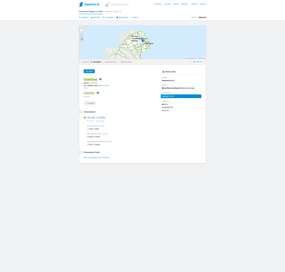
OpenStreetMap (126, 62)
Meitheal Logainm (112, 11)
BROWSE (199, 62)
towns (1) (165, 110)
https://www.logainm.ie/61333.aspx (96, 158)
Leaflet (185, 58)
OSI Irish (86, 62)
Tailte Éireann (201, 58)
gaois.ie (203, 4)
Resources (123, 17)
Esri (196, 58)
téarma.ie (158, 4)
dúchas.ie (184, 4)
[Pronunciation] (100, 79)
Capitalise (91, 103)
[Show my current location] (81, 39)
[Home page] (89, 5)
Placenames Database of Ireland (91, 11)
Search (84, 17)
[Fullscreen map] (81, 35)
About (135, 17)
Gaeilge (194, 17)
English (202, 17)
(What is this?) (104, 85)
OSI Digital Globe (111, 62)
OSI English (97, 62)
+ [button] (81, 28)
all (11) (164, 104)
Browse (96, 17)
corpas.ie (167, 4)
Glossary (109, 17)
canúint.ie (194, 4)
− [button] (81, 31)
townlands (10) (167, 107)
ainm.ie (176, 4)
